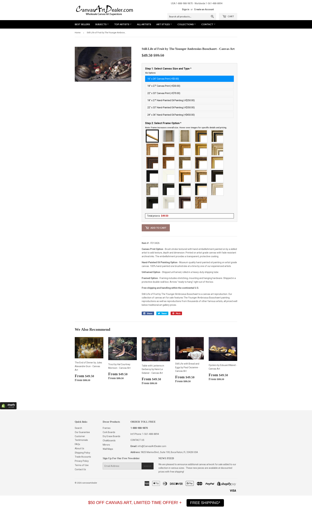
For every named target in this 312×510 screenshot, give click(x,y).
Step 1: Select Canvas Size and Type (168, 70)
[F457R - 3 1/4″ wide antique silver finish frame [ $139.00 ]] (201, 176)
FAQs (77, 444)
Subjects (101, 24)
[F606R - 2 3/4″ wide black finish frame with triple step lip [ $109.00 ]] (168, 189)
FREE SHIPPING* (205, 503)
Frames (106, 428)
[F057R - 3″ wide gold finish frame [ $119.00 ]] (201, 149)
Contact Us (80, 469)
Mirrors (106, 444)
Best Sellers (82, 24)
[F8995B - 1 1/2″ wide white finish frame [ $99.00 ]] (168, 176)
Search (78, 428)
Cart (230, 16)
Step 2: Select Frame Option (186, 125)
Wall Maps (108, 449)
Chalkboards (109, 440)
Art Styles (163, 24)
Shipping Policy (82, 452)
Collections (185, 24)
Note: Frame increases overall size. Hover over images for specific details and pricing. (186, 127)
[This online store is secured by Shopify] (8, 408)
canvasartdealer (89, 483)
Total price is (157, 215)
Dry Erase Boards (111, 436)
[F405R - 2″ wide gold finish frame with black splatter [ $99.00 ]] (217, 163)
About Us (79, 448)
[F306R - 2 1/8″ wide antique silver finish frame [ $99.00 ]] (185, 163)
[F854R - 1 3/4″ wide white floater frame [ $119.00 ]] (168, 202)
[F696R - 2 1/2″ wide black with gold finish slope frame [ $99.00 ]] (201, 189)
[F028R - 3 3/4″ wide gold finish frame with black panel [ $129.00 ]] (201, 136)
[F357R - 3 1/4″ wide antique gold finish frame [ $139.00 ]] (185, 176)
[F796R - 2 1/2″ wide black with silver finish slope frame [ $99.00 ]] (185, 189)
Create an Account (204, 9)
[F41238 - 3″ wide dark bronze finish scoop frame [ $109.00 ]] (185, 202)
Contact (207, 24)
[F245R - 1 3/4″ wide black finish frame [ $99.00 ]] (152, 176)
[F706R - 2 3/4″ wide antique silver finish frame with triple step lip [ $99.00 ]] (217, 189)
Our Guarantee (82, 432)
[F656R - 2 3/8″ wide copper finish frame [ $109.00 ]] (168, 149)
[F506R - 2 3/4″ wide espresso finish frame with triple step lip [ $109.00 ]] (217, 176)
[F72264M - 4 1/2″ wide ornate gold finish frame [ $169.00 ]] (201, 202)
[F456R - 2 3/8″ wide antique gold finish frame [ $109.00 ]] (152, 149)
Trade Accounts (83, 456)
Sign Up (147, 466)
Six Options (150, 73)
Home (77, 32)
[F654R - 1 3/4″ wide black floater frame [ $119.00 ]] (152, 202)
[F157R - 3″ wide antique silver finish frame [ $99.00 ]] (217, 149)
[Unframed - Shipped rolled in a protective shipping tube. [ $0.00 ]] (152, 136)
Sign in (185, 9)
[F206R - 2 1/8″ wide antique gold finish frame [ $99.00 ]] (168, 163)
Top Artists (122, 24)
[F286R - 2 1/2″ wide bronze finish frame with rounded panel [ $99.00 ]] (201, 163)
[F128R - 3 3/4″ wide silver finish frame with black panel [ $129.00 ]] (217, 136)
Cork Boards (109, 432)
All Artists (144, 24)
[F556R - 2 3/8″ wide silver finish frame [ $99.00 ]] (152, 189)
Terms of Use (82, 465)
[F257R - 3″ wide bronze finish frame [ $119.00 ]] (185, 149)
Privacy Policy (82, 461)
